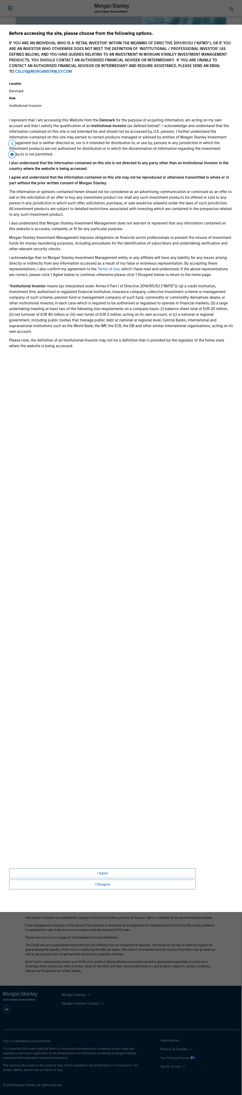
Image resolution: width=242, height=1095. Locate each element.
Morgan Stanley (74, 995)
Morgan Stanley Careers (80, 1003)
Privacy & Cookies (174, 1049)
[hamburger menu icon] (10, 8)
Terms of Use (108, 269)
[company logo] (112, 8)
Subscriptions (169, 1040)
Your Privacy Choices (175, 1058)
